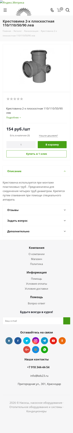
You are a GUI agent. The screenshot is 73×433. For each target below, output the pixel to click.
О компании (37, 254)
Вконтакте (9, 340)
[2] (11, 99)
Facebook (17, 340)
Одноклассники (62, 340)
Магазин (36, 259)
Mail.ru (35, 349)
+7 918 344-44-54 (38, 367)
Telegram (44, 340)
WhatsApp (44, 349)
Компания (36, 248)
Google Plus (26, 349)
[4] (18, 99)
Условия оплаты (36, 283)
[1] (8, 99)
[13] (36, 66)
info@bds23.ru (39, 375)
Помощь (36, 278)
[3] (15, 99)
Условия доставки (36, 288)
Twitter (26, 340)
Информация (37, 272)
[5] (21, 99)
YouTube (53, 340)
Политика (36, 264)
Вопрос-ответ (36, 303)
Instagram (35, 340)
